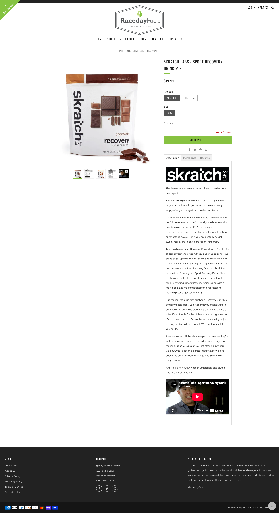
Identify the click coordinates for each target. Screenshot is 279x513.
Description (172, 158)
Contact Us (176, 39)
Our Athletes (148, 39)
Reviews (205, 158)
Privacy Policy (13, 476)
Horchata (190, 98)
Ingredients (189, 158)
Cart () (263, 7)
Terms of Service (14, 486)
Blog (162, 39)
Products (112, 39)
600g (169, 112)
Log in (251, 7)
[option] (100, 111)
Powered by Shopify (236, 507)
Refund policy (12, 492)
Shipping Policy (13, 481)
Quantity (169, 123)
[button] (77, 174)
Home (100, 39)
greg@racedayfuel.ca (108, 465)
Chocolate (172, 98)
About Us (130, 39)
